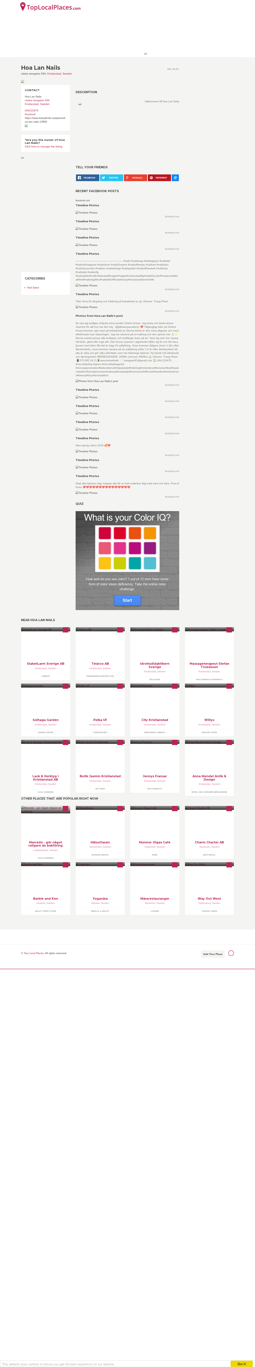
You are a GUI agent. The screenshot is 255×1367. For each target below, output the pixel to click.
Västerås (40, 903)
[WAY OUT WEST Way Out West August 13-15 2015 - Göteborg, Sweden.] (209, 864)
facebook (30, 114)
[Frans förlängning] (154, 742)
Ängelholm (150, 847)
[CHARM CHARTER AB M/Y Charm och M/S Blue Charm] (209, 808)
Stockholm (204, 847)
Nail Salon (33, 287)
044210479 (31, 110)
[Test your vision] (127, 560)
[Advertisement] (191, 28)
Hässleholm (95, 847)
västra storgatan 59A (37, 100)
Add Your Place (213, 954)
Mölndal (95, 903)
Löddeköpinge (40, 850)
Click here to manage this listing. (44, 146)
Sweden (67, 73)
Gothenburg (205, 903)
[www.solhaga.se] (45, 685)
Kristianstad (54, 73)
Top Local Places (34, 953)
